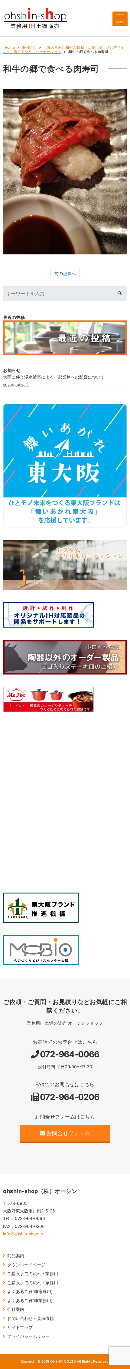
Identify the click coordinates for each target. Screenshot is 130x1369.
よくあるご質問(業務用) (30, 1300)
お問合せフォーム (68, 1133)
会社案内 (15, 1309)
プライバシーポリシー (28, 1336)
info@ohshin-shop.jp (23, 1233)
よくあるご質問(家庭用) (30, 1291)
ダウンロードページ (26, 1264)
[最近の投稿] (65, 337)
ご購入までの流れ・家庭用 (32, 1282)
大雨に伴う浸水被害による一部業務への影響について (54, 377)
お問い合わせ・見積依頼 (30, 1318)
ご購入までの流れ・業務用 (32, 1273)
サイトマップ (20, 1327)
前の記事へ (65, 273)
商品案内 (15, 1255)
